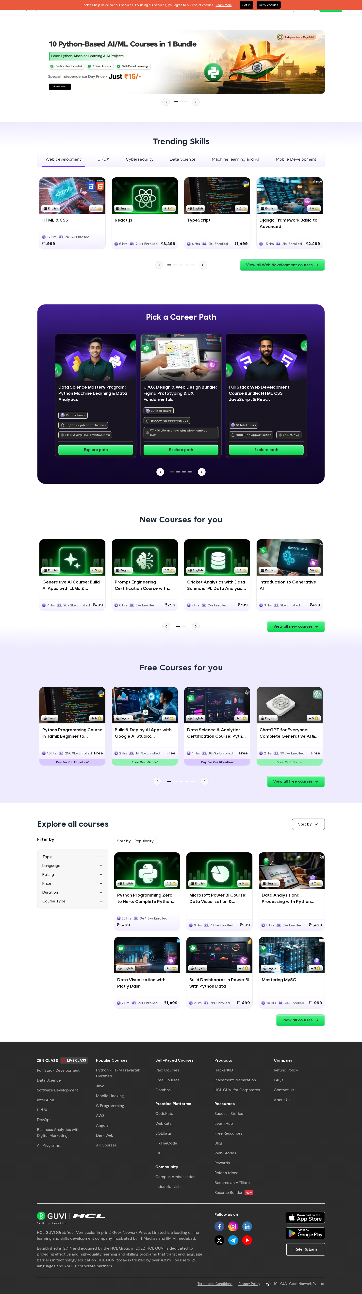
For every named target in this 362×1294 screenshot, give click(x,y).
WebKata (163, 1123)
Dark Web (105, 1135)
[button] (308, 824)
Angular (103, 1125)
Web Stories (225, 1153)
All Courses (106, 1145)
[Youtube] (247, 1240)
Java (100, 1085)
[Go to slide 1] (176, 101)
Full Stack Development (58, 1070)
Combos (163, 1089)
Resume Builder (233, 1192)
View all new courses (293, 626)
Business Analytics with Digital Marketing (58, 1132)
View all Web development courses (279, 265)
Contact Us (284, 1089)
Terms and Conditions (214, 1283)
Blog (218, 1143)
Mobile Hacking (110, 1095)
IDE (158, 1153)
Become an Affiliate (232, 1182)
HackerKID (223, 1070)
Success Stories (228, 1113)
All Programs (48, 1145)
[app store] (305, 1217)
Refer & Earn (306, 1249)
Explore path (96, 449)
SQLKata (163, 1133)
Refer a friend (226, 1172)
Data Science (49, 1080)
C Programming (110, 1105)
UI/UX (42, 1109)
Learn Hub (223, 1123)
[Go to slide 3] (186, 101)
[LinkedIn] (247, 1226)
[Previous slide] (166, 102)
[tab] (63, 160)
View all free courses (293, 781)
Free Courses (167, 1080)
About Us (282, 1099)
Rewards (222, 1162)
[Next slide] (196, 102)
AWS (100, 1115)
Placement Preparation (235, 1080)
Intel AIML (46, 1100)
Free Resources (228, 1133)
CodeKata (164, 1113)
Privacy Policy (249, 1283)
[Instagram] (233, 1226)
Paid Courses (167, 1070)
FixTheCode (166, 1143)
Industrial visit (168, 1186)
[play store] (305, 1233)
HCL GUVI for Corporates (237, 1089)
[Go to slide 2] (181, 101)
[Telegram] (233, 1240)
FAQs (278, 1080)
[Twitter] (219, 1240)
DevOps (44, 1119)
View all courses (297, 1020)
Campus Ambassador (175, 1176)
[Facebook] (219, 1226)
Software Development (57, 1090)
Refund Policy (286, 1070)
